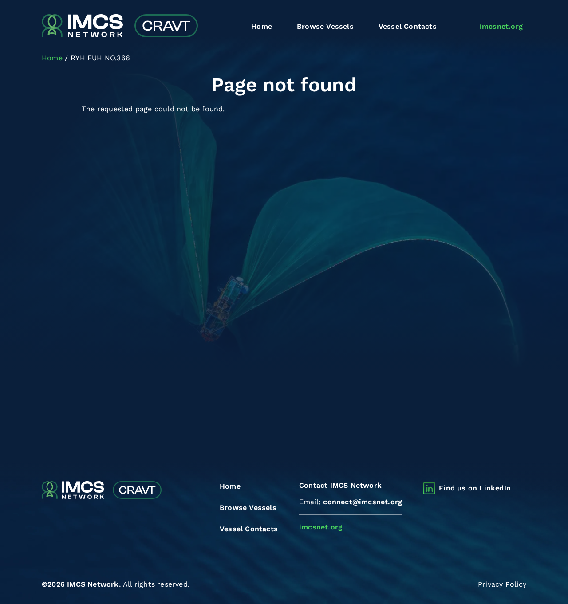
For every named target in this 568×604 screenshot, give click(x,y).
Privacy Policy (502, 584)
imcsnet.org (501, 26)
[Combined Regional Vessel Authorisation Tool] (120, 26)
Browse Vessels (325, 26)
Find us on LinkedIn (475, 488)
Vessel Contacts (408, 26)
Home (261, 26)
